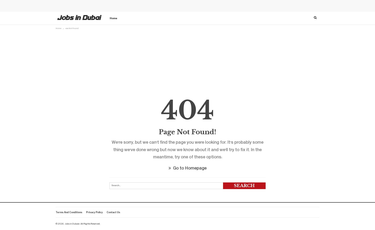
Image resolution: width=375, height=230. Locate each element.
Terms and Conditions (69, 212)
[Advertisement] (187, 60)
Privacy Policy (94, 212)
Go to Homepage (189, 168)
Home (113, 18)
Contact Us (113, 212)
